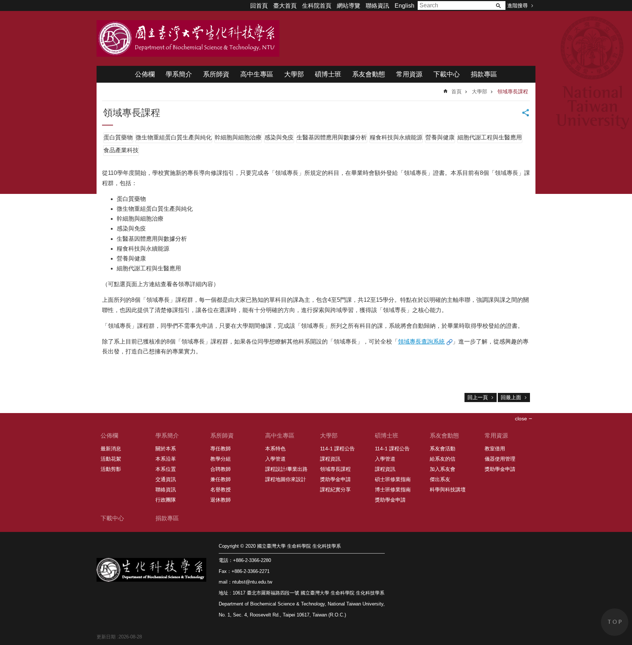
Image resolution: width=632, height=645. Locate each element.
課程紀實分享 (335, 489)
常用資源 (409, 74)
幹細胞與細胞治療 (238, 137)
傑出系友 (440, 479)
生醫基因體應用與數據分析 (332, 137)
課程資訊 (330, 459)
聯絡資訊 (377, 6)
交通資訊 (165, 479)
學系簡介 (179, 74)
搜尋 (498, 5)
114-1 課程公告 (337, 448)
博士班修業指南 (393, 489)
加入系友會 (442, 469)
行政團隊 (165, 500)
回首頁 (259, 6)
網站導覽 (348, 6)
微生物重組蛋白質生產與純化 (174, 137)
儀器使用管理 (500, 459)
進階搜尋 (517, 5)
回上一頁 (477, 397)
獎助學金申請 (335, 479)
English (404, 6)
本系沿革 (165, 459)
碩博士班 (328, 74)
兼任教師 (220, 479)
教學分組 (220, 459)
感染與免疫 (279, 137)
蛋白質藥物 (118, 137)
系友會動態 (368, 74)
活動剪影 (111, 469)
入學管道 (275, 459)
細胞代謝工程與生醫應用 (490, 137)
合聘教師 (220, 469)
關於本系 (165, 448)
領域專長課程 (512, 91)
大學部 (294, 74)
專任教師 (220, 448)
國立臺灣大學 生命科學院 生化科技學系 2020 (188, 38)
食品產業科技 (121, 150)
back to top (614, 622)
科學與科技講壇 (448, 489)
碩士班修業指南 (393, 479)
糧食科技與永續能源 (396, 137)
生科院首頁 (316, 6)
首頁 (456, 91)
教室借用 (495, 448)
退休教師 (220, 500)
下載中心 (446, 74)
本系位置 (165, 469)
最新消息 (111, 448)
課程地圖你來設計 (285, 479)
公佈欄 (145, 74)
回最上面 (511, 397)
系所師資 (216, 74)
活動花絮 (111, 459)
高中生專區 (256, 74)
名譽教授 (220, 489)
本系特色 (275, 448)
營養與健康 (440, 137)
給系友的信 (442, 459)
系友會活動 (442, 448)
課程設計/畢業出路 (286, 469)
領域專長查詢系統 (421, 341)
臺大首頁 (285, 6)
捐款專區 (484, 74)
